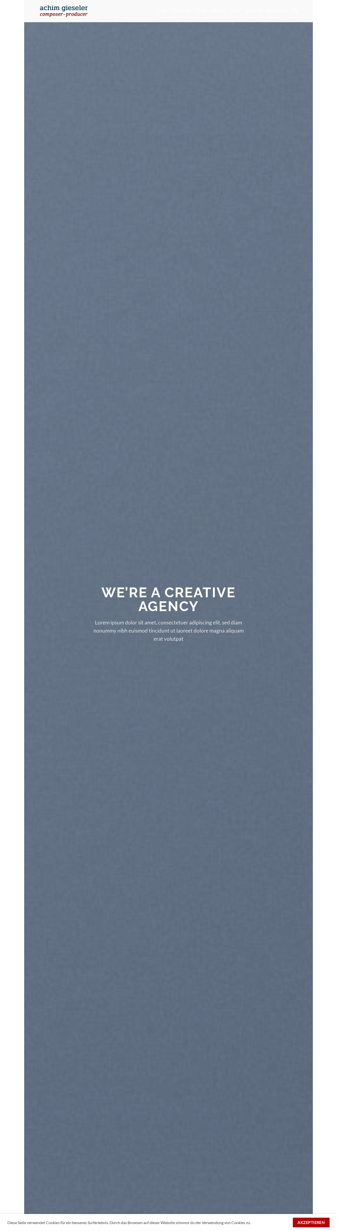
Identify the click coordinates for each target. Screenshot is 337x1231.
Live (236, 11)
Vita (161, 11)
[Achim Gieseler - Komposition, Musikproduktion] (63, 11)
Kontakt (277, 11)
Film (201, 11)
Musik (218, 11)
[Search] (295, 11)
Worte (253, 11)
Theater (181, 11)
